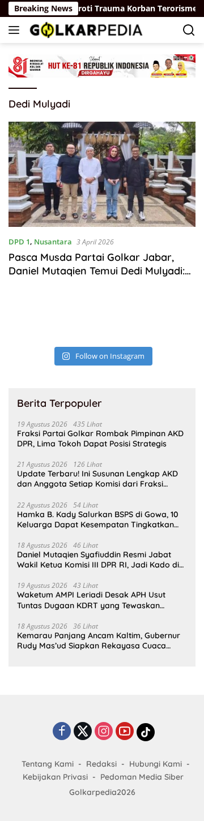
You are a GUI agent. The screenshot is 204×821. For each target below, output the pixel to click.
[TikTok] (146, 732)
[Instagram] (104, 732)
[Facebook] (62, 732)
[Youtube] (125, 732)
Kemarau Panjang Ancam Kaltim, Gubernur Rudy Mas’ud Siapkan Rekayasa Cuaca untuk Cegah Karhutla (98, 640)
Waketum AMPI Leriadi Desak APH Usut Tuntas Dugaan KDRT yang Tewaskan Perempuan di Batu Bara (91, 600)
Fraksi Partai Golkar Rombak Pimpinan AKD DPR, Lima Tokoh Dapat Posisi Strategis (100, 438)
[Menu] (16, 30)
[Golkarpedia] (85, 30)
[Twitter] (83, 732)
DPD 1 (19, 242)
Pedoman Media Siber (142, 777)
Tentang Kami (48, 764)
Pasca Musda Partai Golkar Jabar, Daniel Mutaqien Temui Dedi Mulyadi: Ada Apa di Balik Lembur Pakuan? (96, 270)
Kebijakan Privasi (55, 777)
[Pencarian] (189, 30)
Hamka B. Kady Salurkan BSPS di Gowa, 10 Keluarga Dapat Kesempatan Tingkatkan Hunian (97, 519)
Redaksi (101, 764)
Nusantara (53, 242)
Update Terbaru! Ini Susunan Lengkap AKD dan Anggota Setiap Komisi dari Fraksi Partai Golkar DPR (97, 478)
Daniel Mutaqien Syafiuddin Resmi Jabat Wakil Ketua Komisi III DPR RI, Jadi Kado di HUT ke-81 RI (98, 559)
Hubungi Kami (155, 764)
